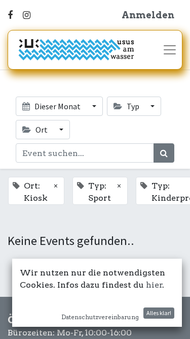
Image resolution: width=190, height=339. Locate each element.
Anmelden (148, 15)
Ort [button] (41, 130)
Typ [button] (133, 106)
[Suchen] (164, 153)
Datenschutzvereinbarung (100, 317)
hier (154, 285)
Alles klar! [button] (158, 313)
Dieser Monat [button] (57, 106)
